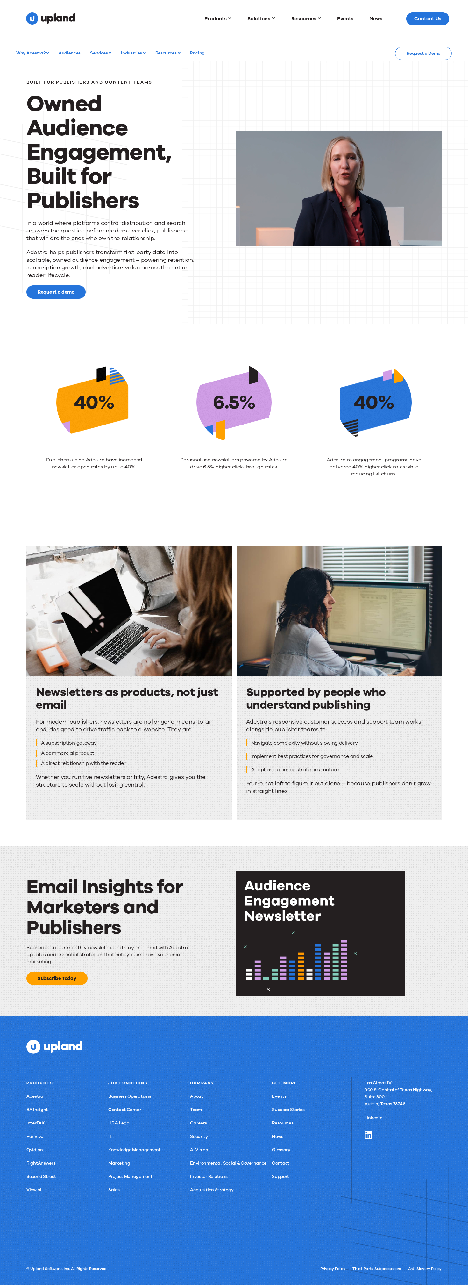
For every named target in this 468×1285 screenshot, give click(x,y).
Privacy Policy (332, 1268)
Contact (280, 1163)
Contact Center (124, 1110)
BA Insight (37, 1110)
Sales (114, 1190)
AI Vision (199, 1150)
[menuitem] (218, 18)
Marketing (119, 1163)
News (277, 1136)
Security (199, 1136)
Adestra (34, 1096)
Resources (166, 53)
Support (280, 1177)
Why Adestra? (31, 53)
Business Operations (129, 1096)
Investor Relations (209, 1177)
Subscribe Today (57, 978)
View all (34, 1190)
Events (279, 1096)
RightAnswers (40, 1163)
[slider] (326, 240)
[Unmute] (409, 240)
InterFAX (35, 1123)
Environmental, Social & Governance (228, 1163)
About (196, 1096)
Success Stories (288, 1110)
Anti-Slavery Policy (425, 1268)
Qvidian (34, 1150)
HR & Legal (119, 1123)
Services (99, 53)
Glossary (281, 1150)
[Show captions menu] (397, 240)
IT (110, 1136)
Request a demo (56, 292)
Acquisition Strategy (211, 1190)
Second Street (41, 1177)
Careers (198, 1123)
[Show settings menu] (422, 240)
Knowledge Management (134, 1150)
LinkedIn (374, 1118)
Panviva (35, 1136)
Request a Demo (423, 53)
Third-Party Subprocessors (376, 1268)
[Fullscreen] (435, 240)
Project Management (130, 1177)
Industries (132, 53)
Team (196, 1110)
